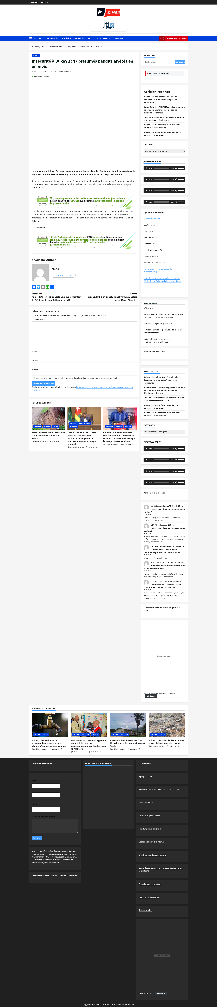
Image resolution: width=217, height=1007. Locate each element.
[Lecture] (146, 168)
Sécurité (78, 38)
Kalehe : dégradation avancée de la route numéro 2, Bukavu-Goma (48, 435)
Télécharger (151, 696)
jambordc (36, 55)
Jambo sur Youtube (176, 38)
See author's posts (63, 275)
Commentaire (38, 319)
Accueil (38, 38)
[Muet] (176, 168)
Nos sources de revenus (149, 897)
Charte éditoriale (146, 802)
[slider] (181, 168)
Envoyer (37, 838)
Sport (91, 38)
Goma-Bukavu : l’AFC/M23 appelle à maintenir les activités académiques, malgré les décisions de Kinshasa (164, 110)
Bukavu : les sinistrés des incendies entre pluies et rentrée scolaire (166, 741)
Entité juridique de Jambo (149, 815)
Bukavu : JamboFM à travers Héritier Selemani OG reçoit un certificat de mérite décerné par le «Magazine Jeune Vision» (119, 437)
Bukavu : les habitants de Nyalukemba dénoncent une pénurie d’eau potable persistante (161, 99)
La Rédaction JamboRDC (40, 441)
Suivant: (112, 297)
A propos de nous (146, 776)
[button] (30, 38)
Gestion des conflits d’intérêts (151, 842)
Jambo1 (36, 72)
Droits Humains (84, 424)
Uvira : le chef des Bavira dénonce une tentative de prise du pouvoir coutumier (164, 549)
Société (65, 38)
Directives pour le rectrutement (152, 855)
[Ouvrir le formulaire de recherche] (157, 38)
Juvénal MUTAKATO (152, 218)
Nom (34, 351)
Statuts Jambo (145, 910)
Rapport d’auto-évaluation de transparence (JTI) (159, 789)
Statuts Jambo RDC (145, 993)
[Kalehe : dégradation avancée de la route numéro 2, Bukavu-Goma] (48, 418)
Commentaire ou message (43, 816)
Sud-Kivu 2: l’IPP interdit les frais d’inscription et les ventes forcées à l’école (127, 743)
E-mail (35, 360)
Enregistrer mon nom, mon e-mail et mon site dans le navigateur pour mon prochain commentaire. (76, 378)
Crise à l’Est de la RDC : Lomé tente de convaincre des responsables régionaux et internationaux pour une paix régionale (82, 438)
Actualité (52, 38)
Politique (47, 427)
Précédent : (56, 297)
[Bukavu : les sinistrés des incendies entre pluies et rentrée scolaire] (167, 725)
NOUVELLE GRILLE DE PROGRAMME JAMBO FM (159, 693)
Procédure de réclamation (150, 884)
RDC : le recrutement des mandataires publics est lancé (164, 509)
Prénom (35, 790)
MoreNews (116, 1004)
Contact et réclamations (42, 763)
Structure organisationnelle (150, 829)
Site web (35, 369)
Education (109, 427)
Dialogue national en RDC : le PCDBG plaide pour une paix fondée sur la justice (162, 584)
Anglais (119, 38)
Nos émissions (104, 38)
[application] (164, 168)
